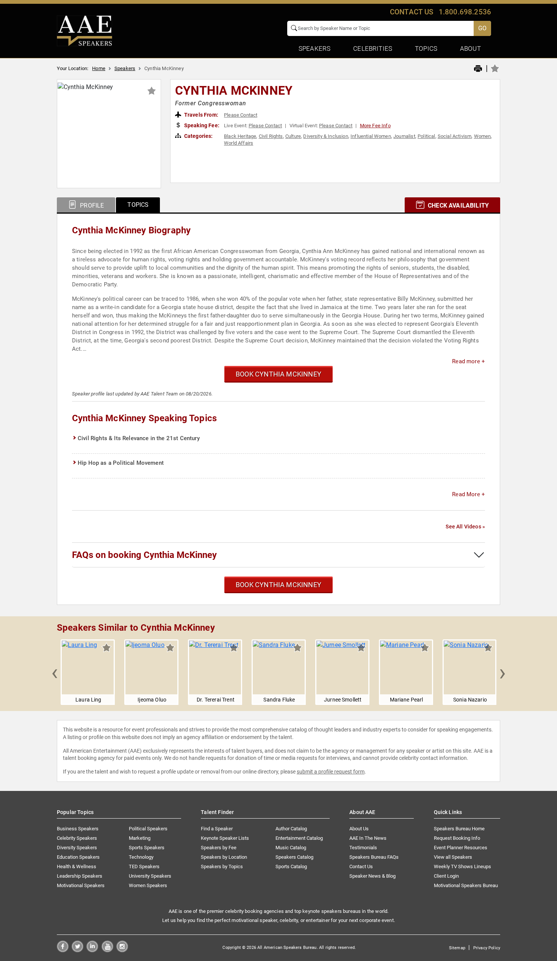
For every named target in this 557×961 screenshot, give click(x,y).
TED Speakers (144, 866)
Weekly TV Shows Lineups (462, 866)
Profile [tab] (91, 205)
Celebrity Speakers (77, 838)
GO (482, 28)
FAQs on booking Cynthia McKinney (144, 555)
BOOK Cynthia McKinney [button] (278, 374)
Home (98, 68)
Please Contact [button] (240, 115)
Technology (141, 857)
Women (482, 136)
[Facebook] (63, 950)
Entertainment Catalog (299, 838)
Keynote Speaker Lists (225, 838)
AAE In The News (367, 838)
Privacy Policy (486, 947)
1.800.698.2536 (465, 12)
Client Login (446, 876)
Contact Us (361, 866)
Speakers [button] (314, 48)
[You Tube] (107, 950)
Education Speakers (78, 857)
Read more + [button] (468, 361)
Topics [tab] (138, 204)
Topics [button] (426, 48)
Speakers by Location (224, 857)
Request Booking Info (457, 838)
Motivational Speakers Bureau (466, 885)
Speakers (124, 68)
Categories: (198, 136)
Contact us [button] (411, 12)
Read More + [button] (468, 494)
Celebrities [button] (372, 48)
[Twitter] (77, 950)
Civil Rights (271, 136)
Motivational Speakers (81, 885)
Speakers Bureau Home (459, 828)
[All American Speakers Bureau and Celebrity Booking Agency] (84, 30)
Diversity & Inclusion (325, 136)
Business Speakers (78, 828)
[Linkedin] (92, 950)
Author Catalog (291, 828)
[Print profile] (478, 68)
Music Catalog (290, 847)
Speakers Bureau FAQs (374, 857)
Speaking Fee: (201, 125)
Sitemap (457, 947)
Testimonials (363, 847)
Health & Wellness (76, 866)
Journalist (404, 136)
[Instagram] (122, 950)
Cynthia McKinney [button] (234, 90)
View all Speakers (453, 857)
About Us (359, 828)
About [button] (470, 48)
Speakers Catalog (294, 857)
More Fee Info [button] (375, 125)
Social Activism (454, 136)
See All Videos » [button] (465, 526)
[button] (54, 672)
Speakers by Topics (222, 866)
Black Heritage (240, 136)
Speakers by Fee (218, 847)
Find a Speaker (217, 828)
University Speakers (150, 876)
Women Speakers (148, 885)
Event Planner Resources (460, 847)
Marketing (139, 838)
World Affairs (238, 143)
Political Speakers (148, 828)
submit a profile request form (331, 772)
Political (426, 136)
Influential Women (370, 136)
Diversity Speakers (77, 847)
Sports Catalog (291, 866)
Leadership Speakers (79, 876)
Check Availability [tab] (457, 205)
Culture (293, 136)
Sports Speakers (146, 847)
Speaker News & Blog (372, 876)
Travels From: (200, 115)
